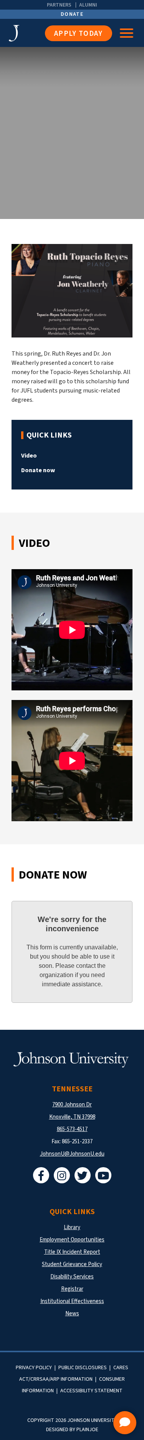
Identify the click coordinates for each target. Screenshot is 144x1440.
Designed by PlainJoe (72, 1429)
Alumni (88, 5)
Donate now (38, 470)
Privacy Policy (34, 1368)
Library (72, 1227)
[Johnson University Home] (27, 33)
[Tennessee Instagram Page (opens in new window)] (62, 1175)
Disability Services (72, 1277)
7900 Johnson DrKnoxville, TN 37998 (72, 1111)
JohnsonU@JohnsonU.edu (72, 1154)
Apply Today (78, 33)
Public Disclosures (82, 1368)
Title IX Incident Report (72, 1252)
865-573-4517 (72, 1129)
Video (29, 455)
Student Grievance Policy (72, 1264)
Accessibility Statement (91, 1391)
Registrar (72, 1289)
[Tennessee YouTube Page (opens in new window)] (103, 1175)
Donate (72, 14)
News (72, 1314)
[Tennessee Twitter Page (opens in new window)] (82, 1175)
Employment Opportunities (72, 1240)
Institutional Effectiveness (72, 1301)
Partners (59, 5)
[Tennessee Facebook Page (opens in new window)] (41, 1175)
